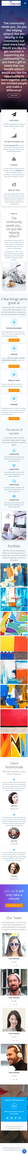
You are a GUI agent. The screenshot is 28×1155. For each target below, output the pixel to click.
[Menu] (25, 3)
